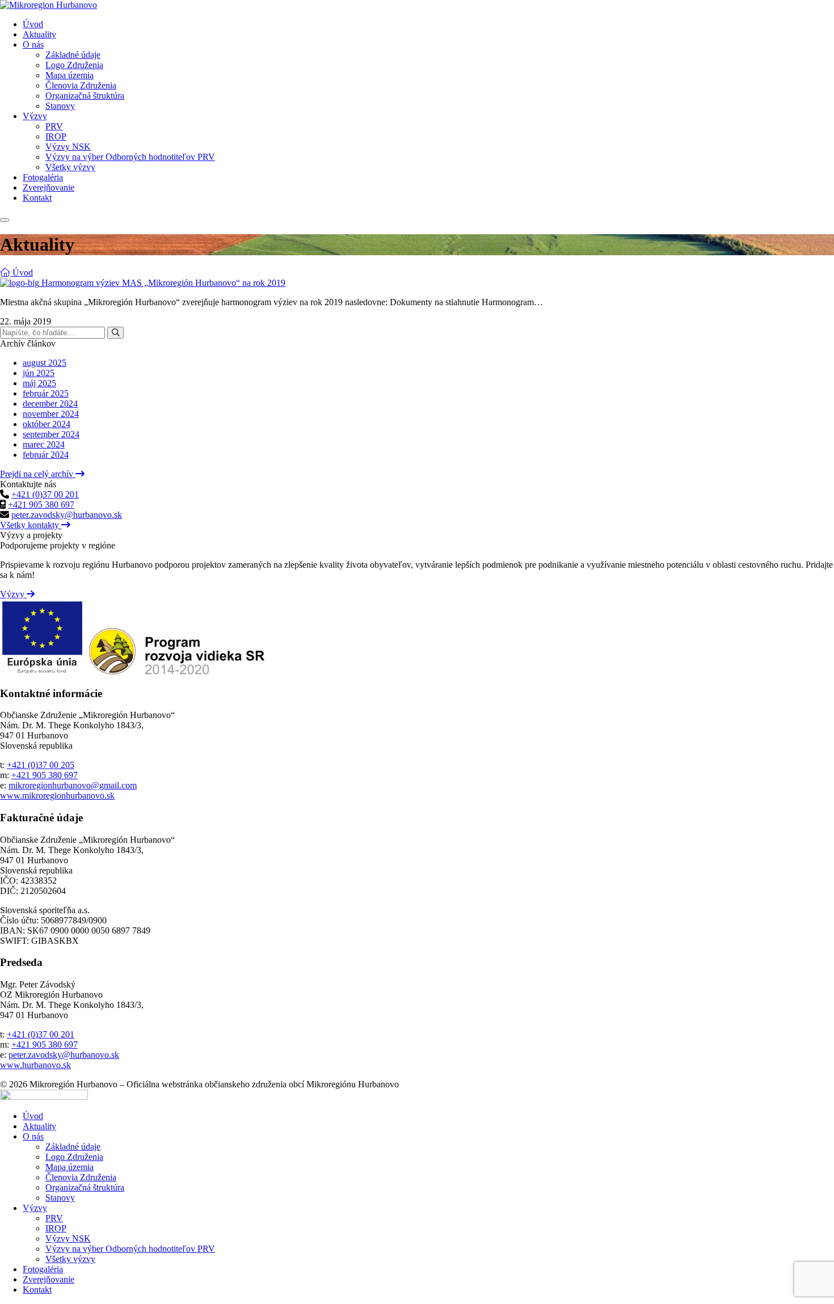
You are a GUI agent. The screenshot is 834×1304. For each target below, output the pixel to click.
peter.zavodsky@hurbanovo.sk (66, 515)
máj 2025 (39, 383)
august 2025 (44, 363)
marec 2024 (44, 444)
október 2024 (46, 424)
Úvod (21, 272)
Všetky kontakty (30, 525)
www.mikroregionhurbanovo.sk (57, 795)
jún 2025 (38, 373)
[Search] (115, 333)
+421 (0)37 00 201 (45, 494)
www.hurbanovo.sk (35, 1065)
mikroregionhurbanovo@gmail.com (73, 785)
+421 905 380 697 (41, 504)
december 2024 (50, 403)
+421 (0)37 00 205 (40, 765)
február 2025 (46, 393)
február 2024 (46, 454)
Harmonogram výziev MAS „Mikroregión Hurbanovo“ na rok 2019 (163, 283)
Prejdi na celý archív (37, 474)
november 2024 (51, 414)
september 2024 (51, 434)
